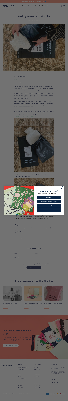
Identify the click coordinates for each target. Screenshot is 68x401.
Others (49, 210)
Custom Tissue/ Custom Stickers (49, 201)
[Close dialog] (62, 187)
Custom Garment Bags (49, 205)
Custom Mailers (49, 197)
